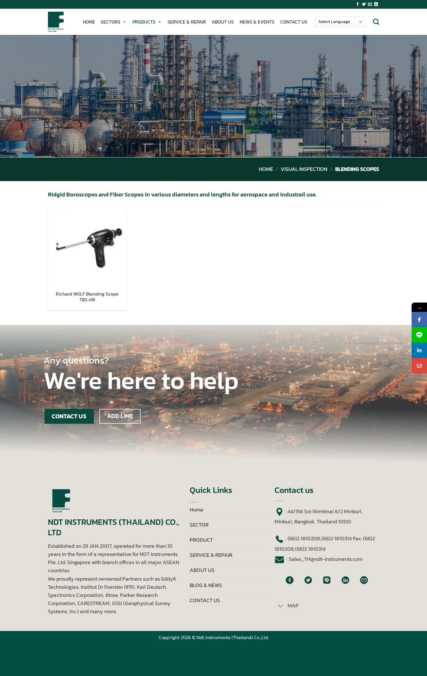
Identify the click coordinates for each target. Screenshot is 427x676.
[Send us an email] (370, 4)
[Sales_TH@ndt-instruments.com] (419, 365)
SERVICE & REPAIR (187, 21)
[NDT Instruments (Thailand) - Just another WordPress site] (59, 22)
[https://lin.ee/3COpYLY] (419, 335)
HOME (89, 21)
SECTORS (110, 21)
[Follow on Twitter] (364, 4)
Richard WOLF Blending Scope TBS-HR (87, 297)
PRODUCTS (143, 21)
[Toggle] (280, 606)
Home (266, 169)
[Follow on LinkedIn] (376, 4)
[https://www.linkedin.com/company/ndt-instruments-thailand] (419, 350)
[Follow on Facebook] (358, 4)
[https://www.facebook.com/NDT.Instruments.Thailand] (419, 319)
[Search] (376, 21)
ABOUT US (223, 21)
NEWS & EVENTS (257, 21)
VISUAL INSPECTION (304, 169)
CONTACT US (293, 21)
